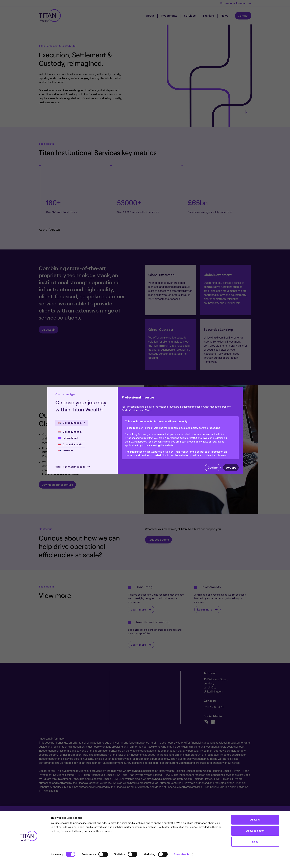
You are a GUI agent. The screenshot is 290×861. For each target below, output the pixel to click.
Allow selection (255, 830)
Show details (181, 854)
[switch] (103, 854)
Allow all (255, 819)
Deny (255, 841)
